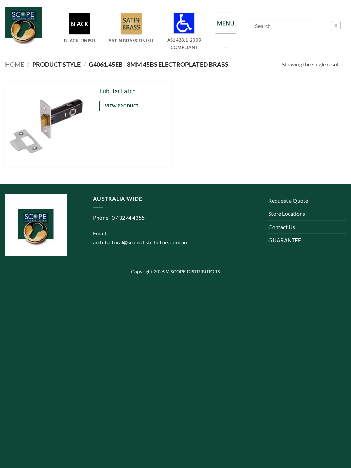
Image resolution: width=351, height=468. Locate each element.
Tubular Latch (117, 91)
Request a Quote (288, 200)
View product (121, 105)
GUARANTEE (284, 240)
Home (14, 64)
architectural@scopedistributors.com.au (140, 242)
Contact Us (281, 227)
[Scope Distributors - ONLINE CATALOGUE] (25, 25)
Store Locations (286, 213)
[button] (336, 25)
